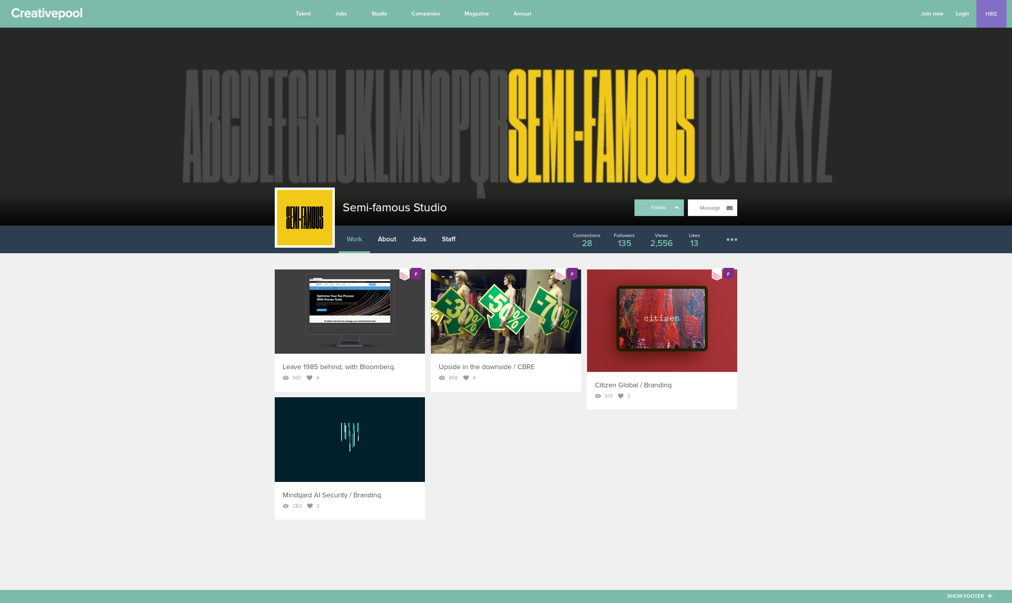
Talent (303, 13)
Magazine (476, 13)
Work (354, 239)
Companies (426, 13)
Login (962, 13)
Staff (448, 239)
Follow (658, 208)
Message (710, 208)
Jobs (341, 13)
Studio (379, 13)
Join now (932, 13)
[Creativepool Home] (46, 16)
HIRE (991, 14)
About (387, 239)
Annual (522, 13)
